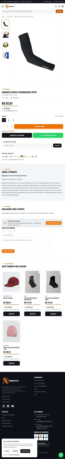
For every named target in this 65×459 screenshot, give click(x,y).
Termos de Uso (6, 420)
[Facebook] (8, 406)
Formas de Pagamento (40, 386)
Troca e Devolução (39, 383)
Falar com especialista (49, 135)
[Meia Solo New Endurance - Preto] (53, 282)
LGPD (3, 417)
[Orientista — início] (9, 6)
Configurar (15, 451)
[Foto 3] (5, 45)
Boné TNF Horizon (8, 298)
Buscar (59, 11)
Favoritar (6, 98)
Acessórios (9, 16)
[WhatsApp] (61, 455)
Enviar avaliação (8, 251)
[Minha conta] (56, 6)
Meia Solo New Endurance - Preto (52, 299)
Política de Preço (6, 423)
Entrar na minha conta (53, 223)
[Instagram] (3, 406)
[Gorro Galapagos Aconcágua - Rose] (11, 331)
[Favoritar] (18, 272)
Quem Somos (6, 396)
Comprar (11, 314)
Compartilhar (16, 98)
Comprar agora (40, 126)
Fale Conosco (6, 402)
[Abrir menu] (2, 6)
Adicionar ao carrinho (17, 135)
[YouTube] (12, 406)
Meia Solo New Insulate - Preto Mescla (30, 299)
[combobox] (30, 11)
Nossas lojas (48, 1)
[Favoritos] (59, 6)
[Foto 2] (5, 34)
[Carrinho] (63, 6)
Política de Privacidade (8, 415)
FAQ (35, 394)
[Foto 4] (5, 55)
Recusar (7, 451)
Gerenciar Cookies (7, 426)
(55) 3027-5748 (59, 1)
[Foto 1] (5, 24)
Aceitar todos (25, 451)
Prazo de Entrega (39, 380)
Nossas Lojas (6, 399)
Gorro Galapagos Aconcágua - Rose (11, 348)
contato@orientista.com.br (44, 421)
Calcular (57, 145)
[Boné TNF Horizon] (11, 282)
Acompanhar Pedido (40, 391)
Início (3, 16)
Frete (35, 389)
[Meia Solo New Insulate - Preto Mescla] (32, 282)
